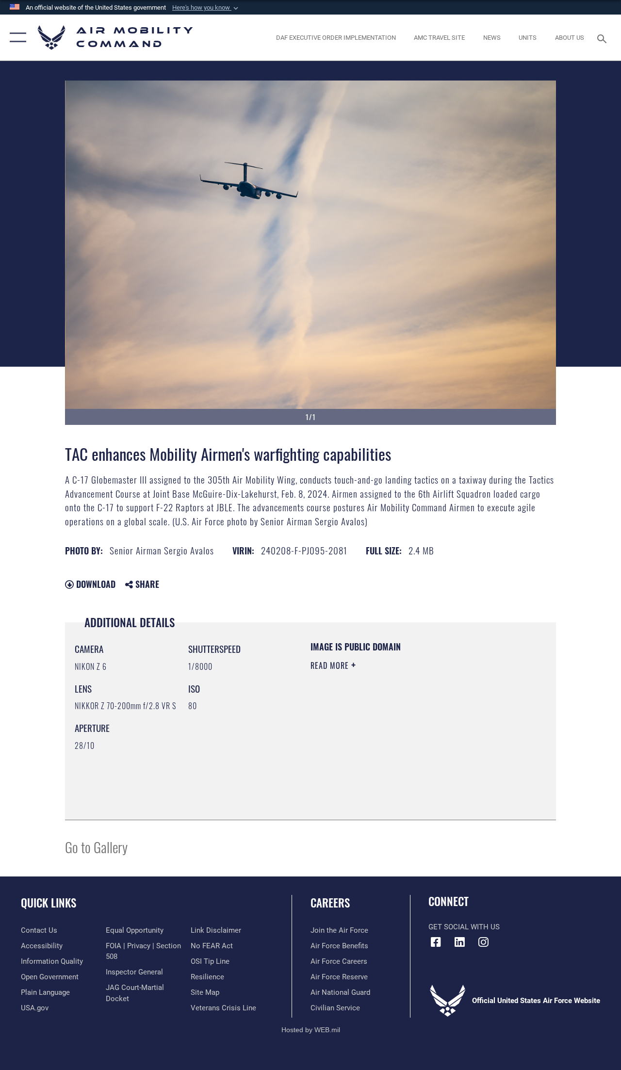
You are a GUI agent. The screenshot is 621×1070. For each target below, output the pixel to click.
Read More (330, 665)
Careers (330, 903)
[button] (206, 8)
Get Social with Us (464, 927)
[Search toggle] (603, 37)
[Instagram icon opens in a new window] (483, 942)
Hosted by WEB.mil (310, 1030)
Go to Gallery (96, 846)
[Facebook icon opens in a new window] (435, 942)
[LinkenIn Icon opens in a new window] (459, 942)
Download (94, 584)
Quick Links (48, 903)
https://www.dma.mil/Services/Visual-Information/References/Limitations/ (397, 747)
